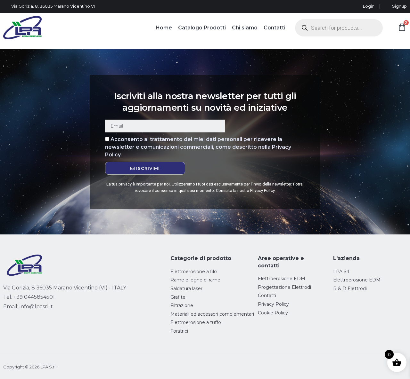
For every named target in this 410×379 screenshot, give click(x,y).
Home (164, 28)
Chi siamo (245, 28)
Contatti (274, 28)
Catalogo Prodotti (202, 28)
